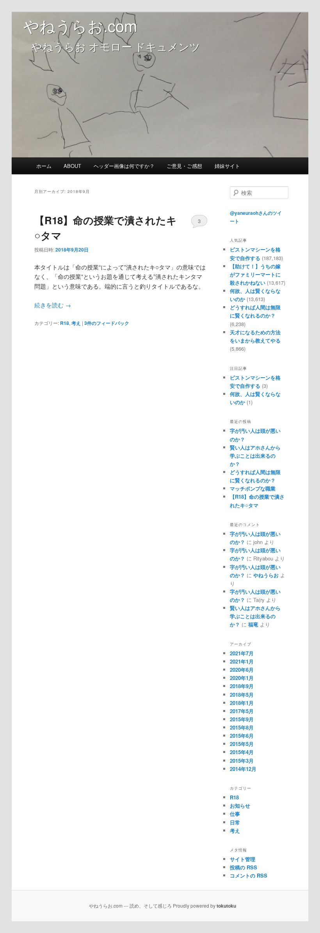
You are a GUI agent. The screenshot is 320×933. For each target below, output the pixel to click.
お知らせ (240, 805)
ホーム (44, 165)
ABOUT (72, 165)
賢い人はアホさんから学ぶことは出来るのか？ (255, 455)
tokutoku (226, 905)
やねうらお (266, 575)
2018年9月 (242, 686)
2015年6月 (242, 735)
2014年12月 (243, 768)
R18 (64, 322)
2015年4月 (242, 752)
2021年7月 (242, 653)
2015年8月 (242, 727)
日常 (235, 822)
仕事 (235, 813)
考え (76, 322)
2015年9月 (242, 719)
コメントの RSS (248, 875)
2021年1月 (242, 661)
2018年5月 (242, 694)
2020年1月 (242, 677)
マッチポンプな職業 (253, 488)
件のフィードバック (106, 322)
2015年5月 (242, 743)
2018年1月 (242, 702)
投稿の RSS (243, 867)
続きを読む (52, 305)
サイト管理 (242, 859)
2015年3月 (242, 760)
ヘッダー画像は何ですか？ (124, 165)
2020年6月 (242, 669)
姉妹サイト (227, 165)
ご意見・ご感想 (184, 165)
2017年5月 (242, 711)
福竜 (253, 624)
